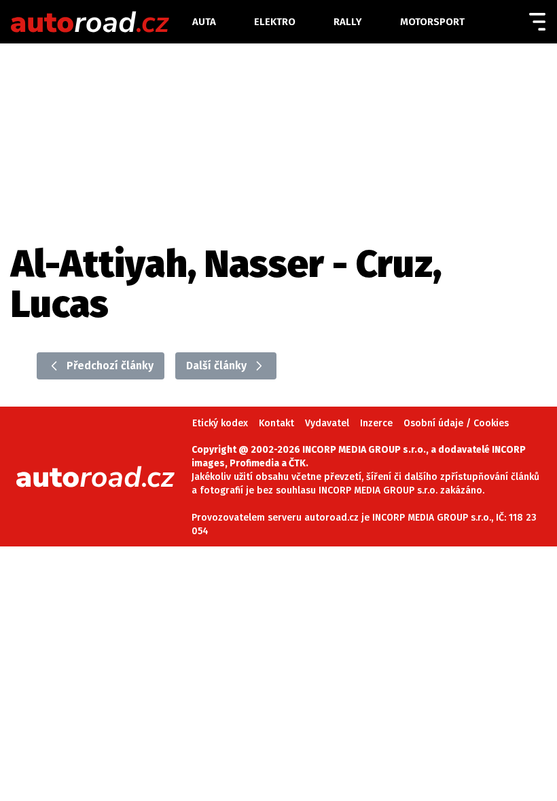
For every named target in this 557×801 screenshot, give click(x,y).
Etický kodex (220, 423)
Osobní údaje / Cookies (456, 423)
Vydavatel (327, 423)
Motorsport (432, 22)
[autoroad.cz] (100, 21)
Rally (348, 22)
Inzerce (376, 423)
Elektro (274, 22)
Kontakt (276, 423)
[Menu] (537, 22)
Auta (204, 22)
